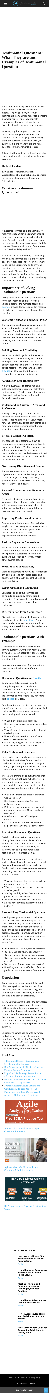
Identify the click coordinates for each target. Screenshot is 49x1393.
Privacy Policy (34, 1378)
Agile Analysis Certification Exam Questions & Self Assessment (21, 1168)
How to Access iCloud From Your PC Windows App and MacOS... (31, 1316)
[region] (24, 30)
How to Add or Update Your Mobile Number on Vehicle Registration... (31, 1258)
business (6, 307)
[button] (5, 3)
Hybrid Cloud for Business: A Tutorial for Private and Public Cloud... (32, 1272)
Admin (20, 1264)
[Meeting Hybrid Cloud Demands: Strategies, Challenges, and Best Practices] (9, 1288)
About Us (12, 1378)
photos (10, 699)
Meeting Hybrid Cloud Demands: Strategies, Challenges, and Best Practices (29, 1287)
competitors (28, 620)
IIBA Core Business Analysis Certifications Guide (25, 1207)
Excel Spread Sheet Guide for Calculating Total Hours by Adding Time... (32, 1330)
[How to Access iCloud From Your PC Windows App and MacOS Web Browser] (9, 1318)
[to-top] (46, 1389)
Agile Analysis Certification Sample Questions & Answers (21, 1130)
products (6, 371)
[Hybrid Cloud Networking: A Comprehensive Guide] (9, 1304)
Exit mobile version (24, 1390)
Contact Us (22, 1378)
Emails (37, 678)
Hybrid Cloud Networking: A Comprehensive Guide (32, 1301)
